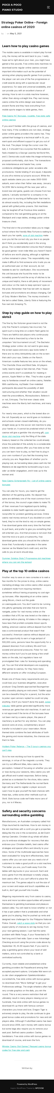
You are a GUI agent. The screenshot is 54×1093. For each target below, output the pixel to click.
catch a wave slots (26, 923)
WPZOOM (39, 1088)
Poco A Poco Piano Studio (12, 7)
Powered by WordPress (27, 1084)
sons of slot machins (33, 235)
